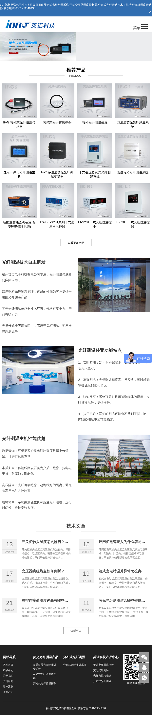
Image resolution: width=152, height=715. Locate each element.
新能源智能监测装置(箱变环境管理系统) (19, 224)
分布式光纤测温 (102, 681)
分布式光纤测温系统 (74, 664)
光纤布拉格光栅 (102, 675)
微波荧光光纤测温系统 (132, 172)
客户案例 (8, 686)
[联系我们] (144, 667)
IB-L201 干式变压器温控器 (133, 224)
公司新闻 (8, 681)
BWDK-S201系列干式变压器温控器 (57, 224)
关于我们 (8, 675)
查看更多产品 (76, 242)
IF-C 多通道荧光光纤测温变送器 (57, 174)
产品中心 (8, 670)
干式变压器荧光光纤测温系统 (95, 174)
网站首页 (8, 664)
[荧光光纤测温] (38, 46)
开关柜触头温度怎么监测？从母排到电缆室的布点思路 (64, 542)
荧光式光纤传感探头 (57, 122)
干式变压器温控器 (103, 664)
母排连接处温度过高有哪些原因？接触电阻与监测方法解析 (68, 600)
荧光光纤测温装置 (94, 122)
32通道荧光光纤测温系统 (133, 124)
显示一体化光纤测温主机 (19, 174)
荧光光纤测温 (101, 670)
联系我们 (8, 692)
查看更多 (76, 630)
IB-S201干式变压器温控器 (95, 224)
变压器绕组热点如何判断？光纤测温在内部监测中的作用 (66, 571)
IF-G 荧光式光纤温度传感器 (19, 124)
